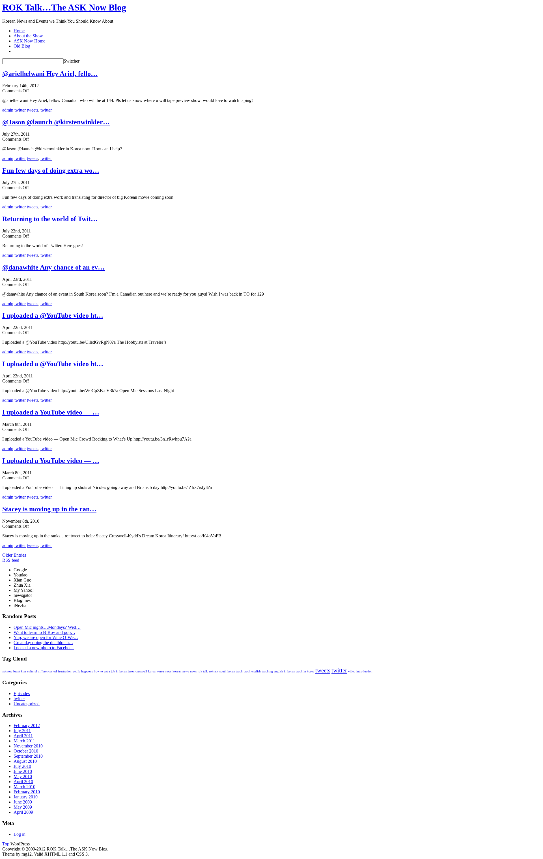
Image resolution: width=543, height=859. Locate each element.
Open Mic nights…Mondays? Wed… (47, 627)
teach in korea (305, 671)
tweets (32, 110)
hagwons (87, 671)
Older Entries (14, 555)
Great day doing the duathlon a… (43, 642)
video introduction (360, 671)
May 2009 (23, 807)
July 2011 (22, 730)
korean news (181, 671)
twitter (20, 110)
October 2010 (26, 751)
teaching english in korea (278, 671)
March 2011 (24, 740)
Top (5, 843)
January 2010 (26, 796)
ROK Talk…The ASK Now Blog (64, 7)
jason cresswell (137, 671)
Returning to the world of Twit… (50, 219)
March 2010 (24, 786)
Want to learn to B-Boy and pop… (44, 632)
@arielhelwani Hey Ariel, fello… (50, 73)
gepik (76, 671)
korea (152, 671)
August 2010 (25, 761)
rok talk (203, 671)
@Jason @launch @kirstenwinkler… (56, 122)
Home (19, 30)
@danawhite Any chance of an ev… (53, 267)
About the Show (28, 35)
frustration (65, 671)
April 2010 (23, 781)
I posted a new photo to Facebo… (44, 647)
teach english (252, 671)
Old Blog (22, 46)
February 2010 (27, 791)
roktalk (213, 671)
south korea (227, 671)
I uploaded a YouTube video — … (50, 412)
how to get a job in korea (110, 671)
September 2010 (28, 756)
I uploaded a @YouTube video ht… (52, 315)
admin (7, 110)
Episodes (22, 693)
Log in (19, 834)
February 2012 (27, 725)
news (193, 671)
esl (55, 671)
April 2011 (23, 735)
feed (10, 560)
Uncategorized (27, 703)
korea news (164, 671)
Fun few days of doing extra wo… (50, 170)
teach (239, 671)
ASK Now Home (29, 41)
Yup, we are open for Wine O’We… (46, 637)
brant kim (19, 671)
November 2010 (28, 745)
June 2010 (23, 771)
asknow (7, 671)
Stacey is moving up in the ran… (49, 509)
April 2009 (23, 812)
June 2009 (23, 802)
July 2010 (22, 766)
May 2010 (23, 776)
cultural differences (39, 671)
